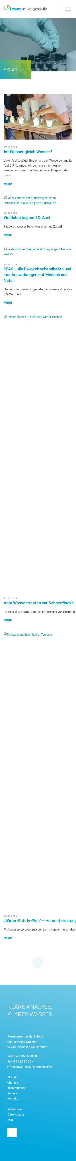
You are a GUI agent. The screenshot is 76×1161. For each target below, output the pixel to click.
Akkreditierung (16, 1088)
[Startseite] (25, 8)
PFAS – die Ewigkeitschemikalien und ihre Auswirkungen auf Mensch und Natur (37, 275)
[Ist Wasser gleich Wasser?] (38, 117)
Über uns (13, 1082)
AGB (10, 1120)
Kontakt (12, 1098)
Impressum (14, 1109)
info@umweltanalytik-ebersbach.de (30, 1067)
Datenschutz (15, 1114)
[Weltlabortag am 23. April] (38, 200)
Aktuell (12, 1077)
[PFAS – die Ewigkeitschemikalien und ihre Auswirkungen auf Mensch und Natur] (38, 252)
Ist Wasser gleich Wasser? (28, 151)
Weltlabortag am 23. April (27, 217)
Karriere (12, 1093)
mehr (8, 184)
